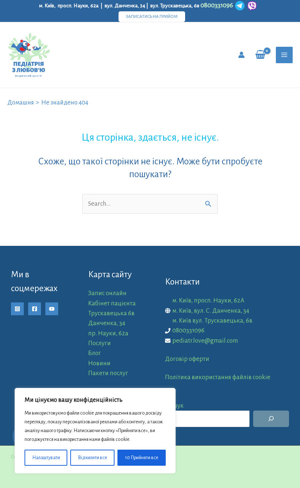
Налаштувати (46, 457)
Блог (94, 353)
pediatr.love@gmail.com (205, 340)
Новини (99, 363)
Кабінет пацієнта (112, 303)
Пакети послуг (108, 373)
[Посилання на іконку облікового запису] (241, 55)
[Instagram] (17, 308)
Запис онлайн (107, 293)
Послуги (99, 343)
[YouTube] (51, 308)
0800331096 (188, 330)
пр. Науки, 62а (108, 333)
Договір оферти (187, 358)
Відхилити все (92, 457)
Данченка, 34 (106, 323)
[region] (95, 430)
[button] (152, 16)
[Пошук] (271, 419)
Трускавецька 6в (111, 313)
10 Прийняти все (141, 457)
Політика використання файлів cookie (217, 377)
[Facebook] (34, 308)
